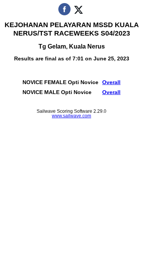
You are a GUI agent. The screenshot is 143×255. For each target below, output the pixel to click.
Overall (111, 82)
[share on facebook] (64, 13)
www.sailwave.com (71, 116)
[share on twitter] (78, 13)
